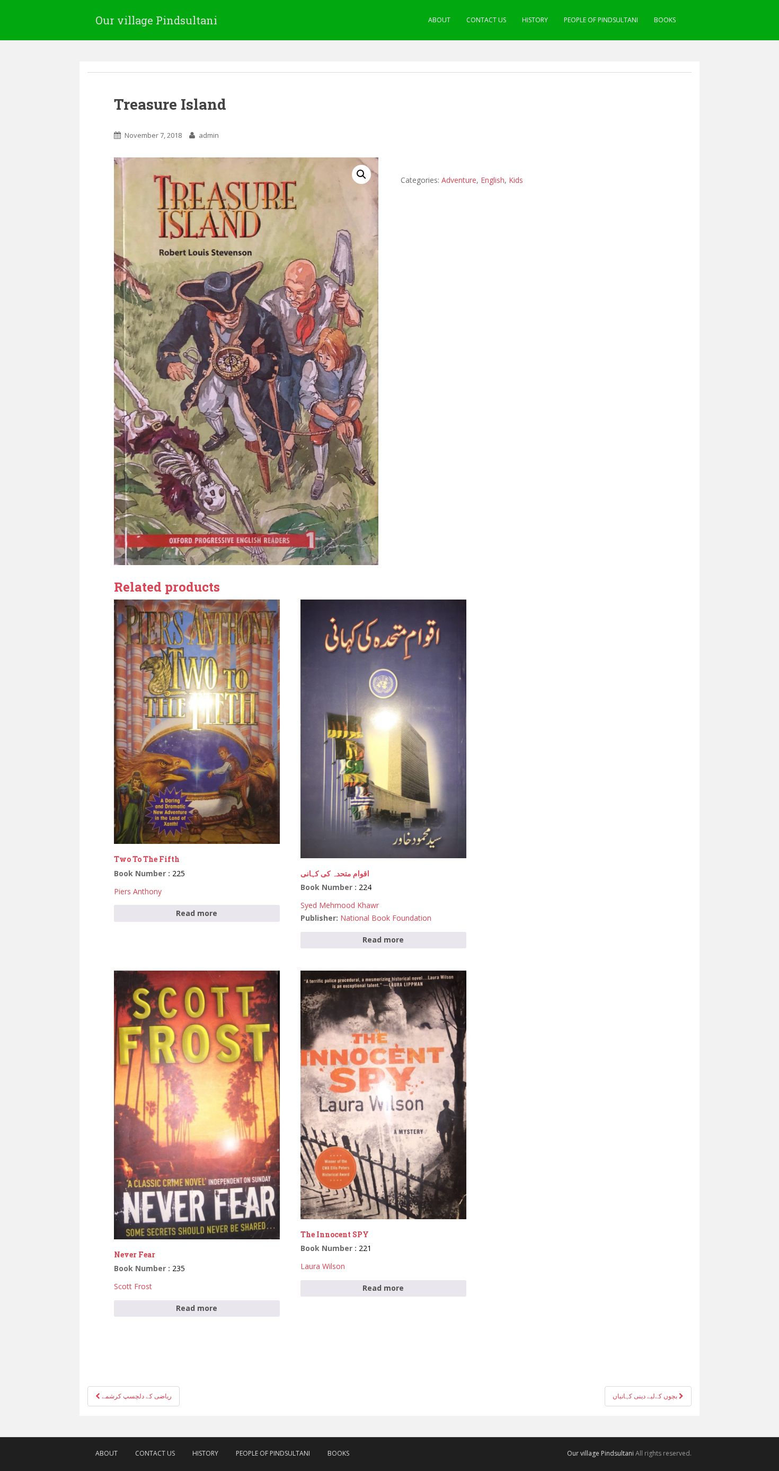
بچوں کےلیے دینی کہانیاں (646, 1395)
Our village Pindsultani (156, 20)
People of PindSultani (601, 19)
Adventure (458, 180)
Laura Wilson (322, 1266)
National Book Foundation (385, 918)
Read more (196, 913)
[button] (361, 174)
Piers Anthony (138, 891)
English (492, 180)
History (535, 19)
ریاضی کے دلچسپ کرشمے (136, 1395)
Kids (516, 180)
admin (209, 135)
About (439, 19)
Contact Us (486, 19)
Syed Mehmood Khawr (339, 905)
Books (665, 19)
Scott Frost (133, 1286)
